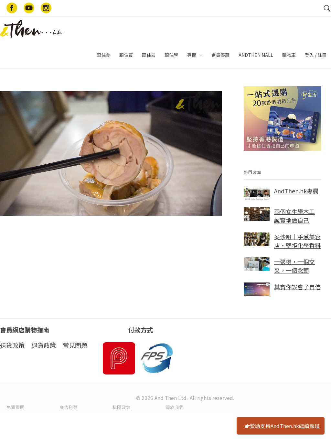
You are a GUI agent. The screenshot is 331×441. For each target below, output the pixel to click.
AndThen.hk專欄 (296, 191)
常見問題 (75, 345)
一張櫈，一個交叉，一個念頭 (294, 265)
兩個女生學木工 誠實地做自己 (294, 215)
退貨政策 (43, 345)
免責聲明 (15, 407)
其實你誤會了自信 (297, 286)
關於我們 (175, 407)
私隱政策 (121, 407)
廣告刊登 (68, 407)
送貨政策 (12, 345)
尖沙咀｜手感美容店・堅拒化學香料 (297, 241)
